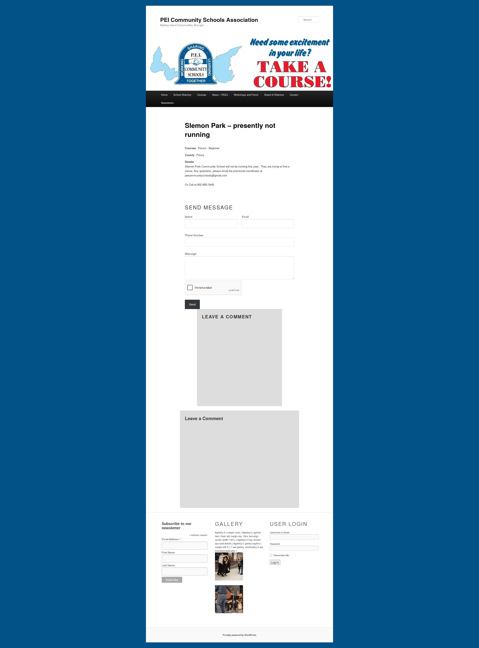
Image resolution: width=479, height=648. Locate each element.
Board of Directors (274, 94)
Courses (201, 94)
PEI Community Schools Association (209, 20)
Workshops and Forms (246, 94)
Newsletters (167, 103)
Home (164, 94)
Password (275, 543)
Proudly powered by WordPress (239, 635)
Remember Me (281, 555)
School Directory (182, 94)
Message (190, 254)
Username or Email (279, 532)
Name (188, 217)
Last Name (168, 565)
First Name (168, 552)
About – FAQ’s (220, 94)
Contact (294, 94)
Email (245, 217)
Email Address (171, 539)
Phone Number (194, 235)
